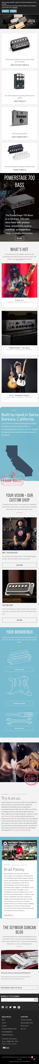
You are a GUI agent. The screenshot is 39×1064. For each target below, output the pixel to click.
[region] (19, 14)
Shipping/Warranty (27, 1023)
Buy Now (19, 238)
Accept (5, 11)
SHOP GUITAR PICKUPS (19, 65)
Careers (4, 1026)
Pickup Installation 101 (9, 1029)
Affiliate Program (7, 1034)
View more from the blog (11, 987)
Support (24, 1017)
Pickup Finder (9, 816)
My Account (24, 1026)
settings (15, 7)
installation (19, 728)
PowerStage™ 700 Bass (19, 348)
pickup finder (19, 669)
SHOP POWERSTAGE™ (20, 137)
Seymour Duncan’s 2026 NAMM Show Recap (17, 967)
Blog (3, 1020)
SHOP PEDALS (19, 101)
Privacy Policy (25, 1061)
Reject (13, 11)
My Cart (23, 1029)
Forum (4, 1023)
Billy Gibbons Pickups (19, 395)
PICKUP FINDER (19, 170)
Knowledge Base (7, 1032)
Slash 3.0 (19, 300)
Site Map (12, 1061)
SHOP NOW (19, 620)
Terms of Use (18, 1061)
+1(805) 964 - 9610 (12, 1041)
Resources (6, 1017)
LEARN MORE (19, 565)
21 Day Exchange (26, 1020)
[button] (19, 21)
